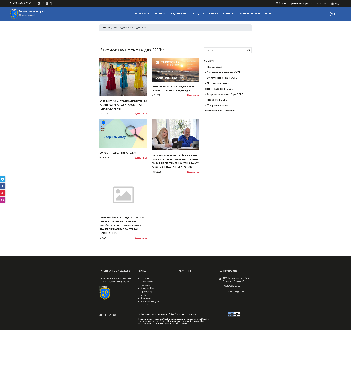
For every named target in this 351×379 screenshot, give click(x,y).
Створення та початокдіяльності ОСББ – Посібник (220, 108)
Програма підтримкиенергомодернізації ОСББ (219, 86)
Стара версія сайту (319, 4)
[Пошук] (332, 14)
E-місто (213, 14)
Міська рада (142, 14)
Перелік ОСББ (214, 67)
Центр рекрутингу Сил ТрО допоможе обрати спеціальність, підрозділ (174, 89)
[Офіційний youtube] (47, 3)
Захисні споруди (250, 14)
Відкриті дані (178, 14)
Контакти (229, 14)
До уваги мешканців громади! (117, 153)
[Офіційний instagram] (51, 3)
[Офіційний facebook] (43, 3)
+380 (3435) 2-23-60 (22, 3)
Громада (160, 14)
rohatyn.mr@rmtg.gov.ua (233, 292)
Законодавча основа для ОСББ (224, 72)
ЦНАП (268, 14)
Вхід (337, 4)
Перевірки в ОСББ (217, 100)
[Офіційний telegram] (39, 3)
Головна (106, 28)
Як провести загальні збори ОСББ (225, 94)
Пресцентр (198, 14)
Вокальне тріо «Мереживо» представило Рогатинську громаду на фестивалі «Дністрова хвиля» (123, 105)
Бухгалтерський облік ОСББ (222, 78)
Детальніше (141, 114)
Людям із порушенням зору (293, 3)
